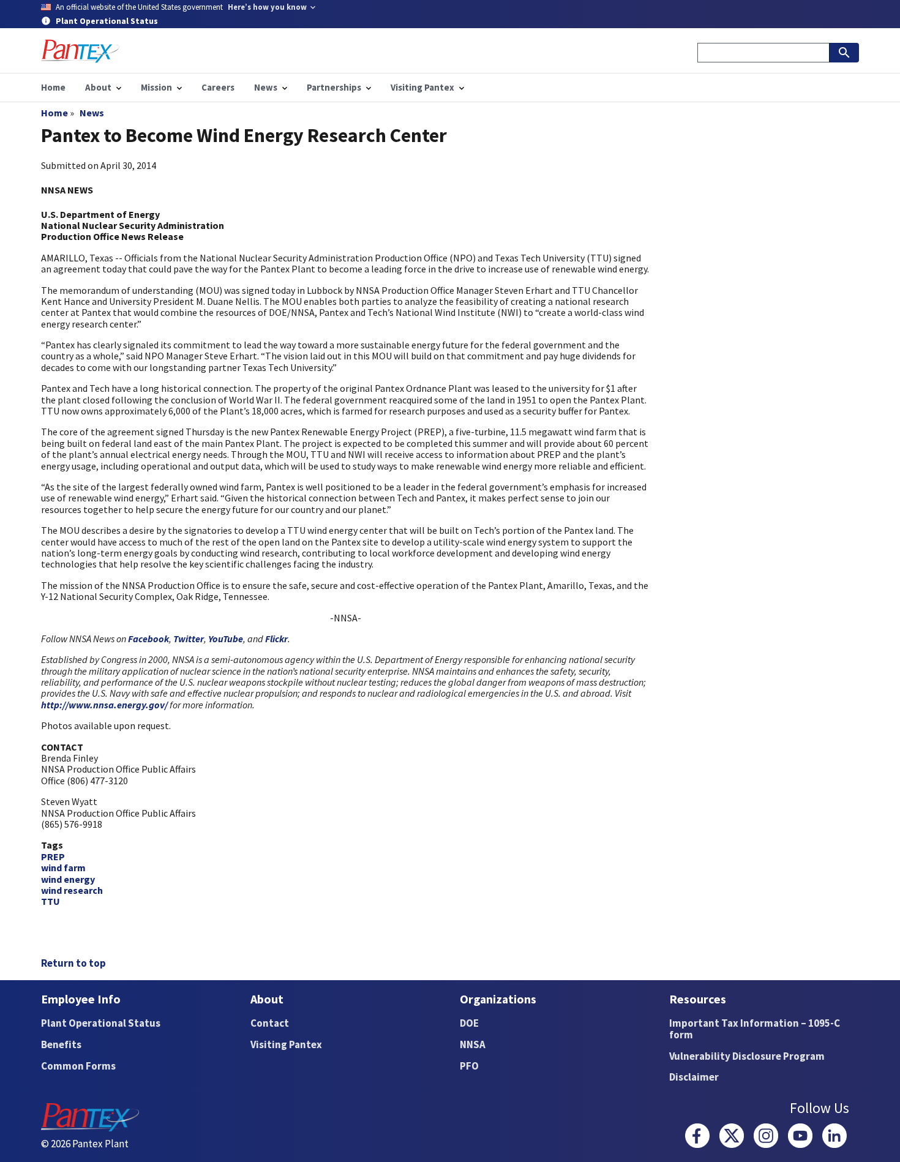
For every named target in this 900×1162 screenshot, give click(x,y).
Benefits (61, 1044)
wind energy (68, 879)
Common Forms (78, 1066)
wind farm (63, 867)
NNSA (473, 1044)
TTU (50, 901)
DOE (469, 1023)
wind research (72, 890)
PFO (469, 1066)
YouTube (225, 638)
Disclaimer (694, 1077)
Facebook (148, 638)
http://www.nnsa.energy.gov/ (104, 705)
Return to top (73, 963)
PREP (53, 856)
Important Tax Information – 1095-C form (754, 1028)
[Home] (80, 51)
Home (54, 113)
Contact (269, 1023)
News (92, 113)
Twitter (188, 638)
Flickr (276, 638)
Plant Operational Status (100, 1023)
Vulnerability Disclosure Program (747, 1056)
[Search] (844, 52)
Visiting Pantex (286, 1044)
